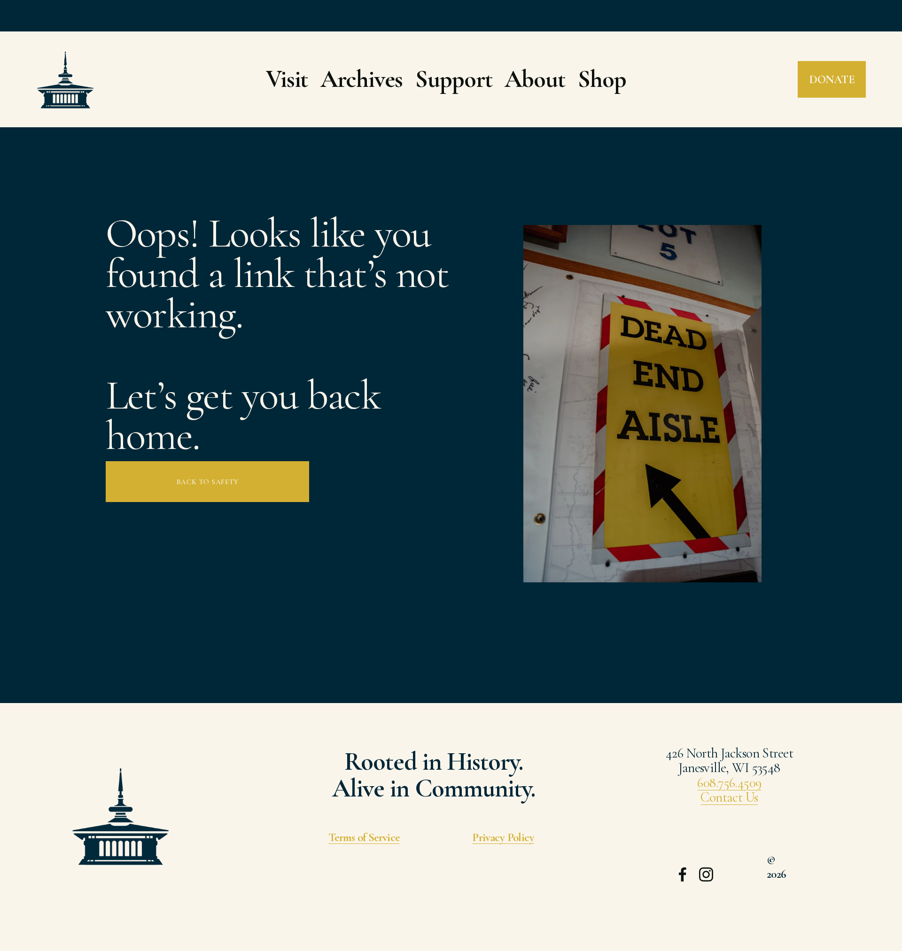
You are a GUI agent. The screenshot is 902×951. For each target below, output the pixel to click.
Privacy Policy (503, 837)
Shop (602, 79)
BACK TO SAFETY (208, 482)
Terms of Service (364, 837)
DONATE (832, 79)
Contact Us (729, 797)
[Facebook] (682, 874)
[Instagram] (706, 874)
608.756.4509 (729, 782)
